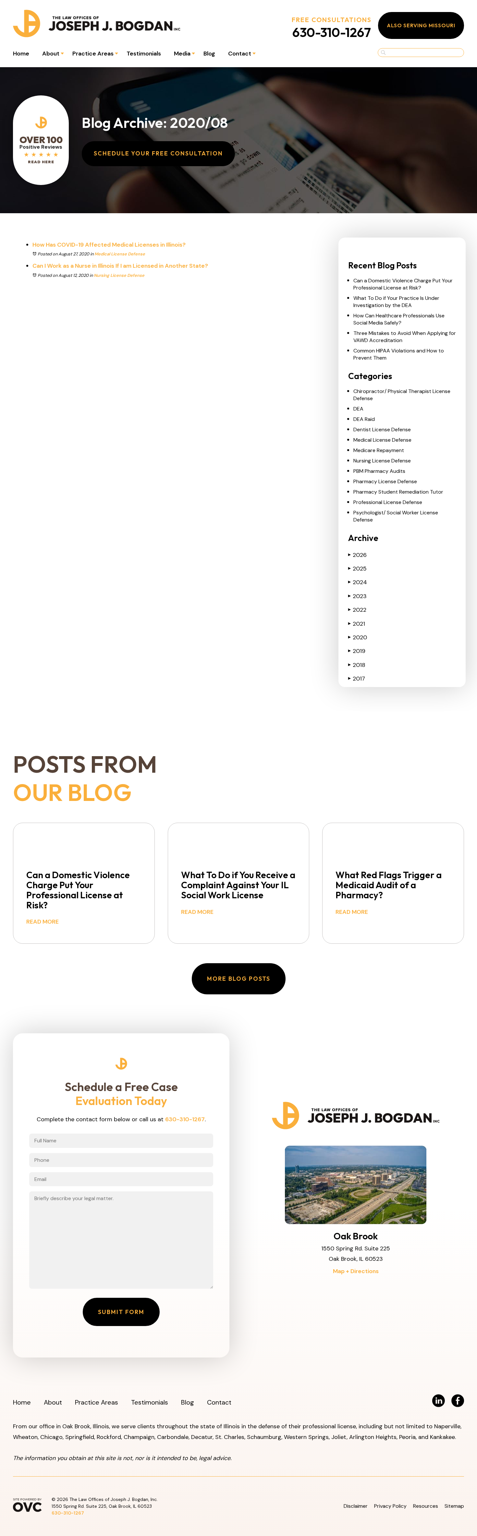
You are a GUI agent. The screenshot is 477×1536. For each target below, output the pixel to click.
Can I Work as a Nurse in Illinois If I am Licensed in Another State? (120, 266)
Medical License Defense (119, 254)
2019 (356, 651)
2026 (357, 555)
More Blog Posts (238, 978)
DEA (358, 408)
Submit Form (121, 1312)
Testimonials (144, 53)
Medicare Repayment (378, 450)
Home (21, 53)
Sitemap (454, 1506)
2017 (356, 678)
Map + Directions (356, 1271)
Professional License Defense (387, 502)
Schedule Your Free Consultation (158, 153)
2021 (356, 624)
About (50, 53)
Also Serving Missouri (421, 25)
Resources (425, 1506)
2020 (357, 637)
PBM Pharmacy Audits (379, 471)
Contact (239, 53)
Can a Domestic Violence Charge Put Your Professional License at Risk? (403, 284)
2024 (357, 582)
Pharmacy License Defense (385, 481)
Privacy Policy (390, 1506)
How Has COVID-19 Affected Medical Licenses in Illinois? (109, 245)
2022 (357, 610)
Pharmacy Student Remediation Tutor (398, 491)
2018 (356, 665)
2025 (357, 568)
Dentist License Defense (382, 429)
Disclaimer (356, 1506)
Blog (209, 53)
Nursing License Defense (119, 275)
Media (182, 53)
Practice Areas (93, 53)
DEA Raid (364, 419)
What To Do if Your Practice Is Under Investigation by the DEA (396, 302)
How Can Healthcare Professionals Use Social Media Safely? (399, 319)
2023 (357, 596)
